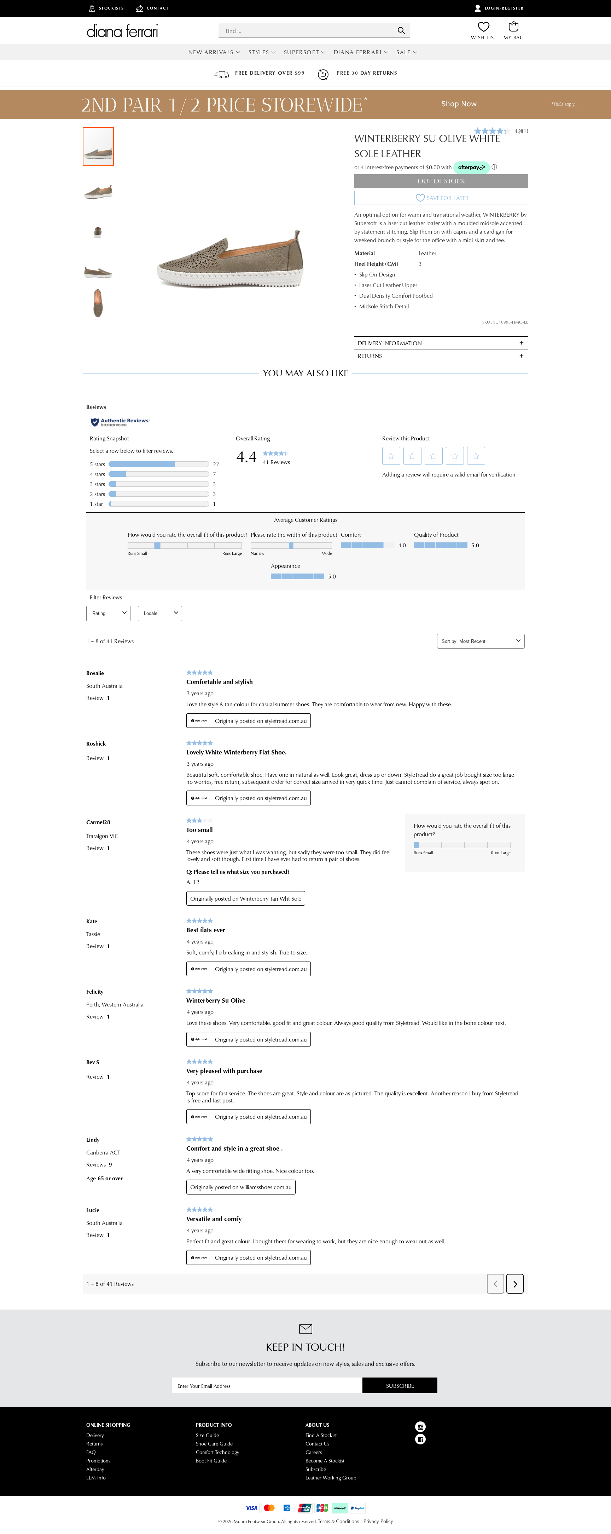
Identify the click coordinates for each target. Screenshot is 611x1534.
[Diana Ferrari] (122, 30)
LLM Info (96, 1477)
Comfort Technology (217, 1452)
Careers (314, 1452)
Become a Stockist (325, 1460)
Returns (94, 1443)
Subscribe (400, 1385)
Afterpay (95, 1469)
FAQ (91, 1452)
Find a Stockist (321, 1435)
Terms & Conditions (338, 1521)
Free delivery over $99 (270, 72)
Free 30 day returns (367, 72)
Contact (158, 8)
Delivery (95, 1435)
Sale (403, 52)
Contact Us (317, 1443)
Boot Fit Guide (211, 1460)
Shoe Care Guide (214, 1443)
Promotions (98, 1460)
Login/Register (504, 8)
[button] (99, 186)
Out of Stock (441, 181)
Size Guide (207, 1435)
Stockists (111, 8)
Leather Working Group (331, 1477)
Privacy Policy (378, 1521)
